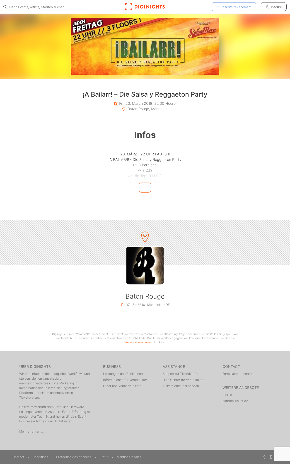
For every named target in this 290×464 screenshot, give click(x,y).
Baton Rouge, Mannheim (147, 109)
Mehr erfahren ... (31, 431)
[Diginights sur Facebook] (264, 457)
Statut (104, 457)
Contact (18, 457)
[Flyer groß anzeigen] (145, 46)
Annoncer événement (138, 342)
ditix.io (227, 395)
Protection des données (74, 457)
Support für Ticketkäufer (180, 374)
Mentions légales (129, 457)
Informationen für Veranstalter (125, 380)
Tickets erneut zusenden (181, 386)
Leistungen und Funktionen (123, 374)
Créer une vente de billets (122, 386)
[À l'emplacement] (145, 265)
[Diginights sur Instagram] (270, 457)
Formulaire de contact (238, 374)
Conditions (40, 457)
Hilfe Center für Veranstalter (183, 380)
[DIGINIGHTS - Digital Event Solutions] (145, 7)
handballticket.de (235, 401)
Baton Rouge (145, 296)
